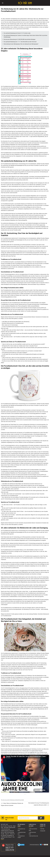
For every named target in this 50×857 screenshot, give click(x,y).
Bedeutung (12, 800)
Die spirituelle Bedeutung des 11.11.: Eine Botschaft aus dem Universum (20, 41)
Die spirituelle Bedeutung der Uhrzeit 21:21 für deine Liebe (17, 33)
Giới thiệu (42, 828)
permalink (22, 800)
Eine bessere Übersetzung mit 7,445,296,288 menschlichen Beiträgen (19, 39)
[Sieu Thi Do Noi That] (25, 3)
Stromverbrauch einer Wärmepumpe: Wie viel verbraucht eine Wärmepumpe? (21, 44)
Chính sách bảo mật (33, 836)
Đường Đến (42, 830)
